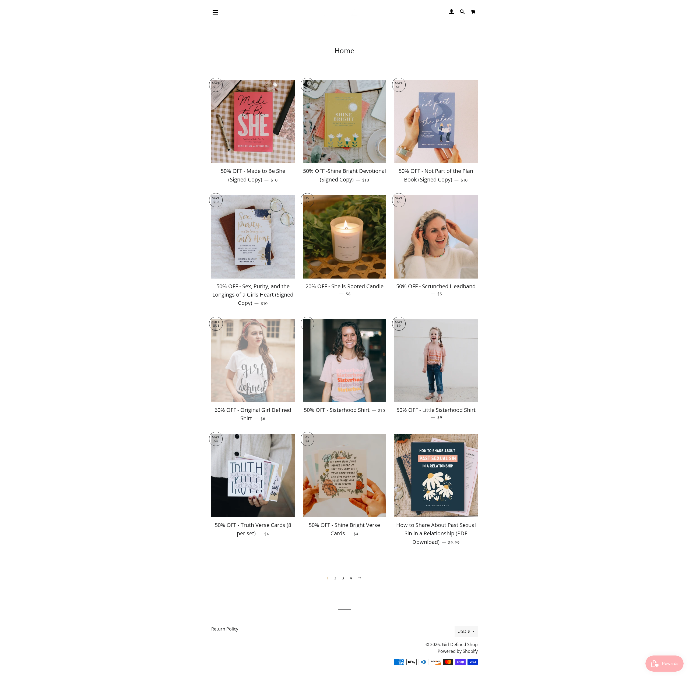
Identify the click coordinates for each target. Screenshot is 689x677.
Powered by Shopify (458, 651)
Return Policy (224, 629)
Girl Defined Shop (460, 644)
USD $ (464, 631)
